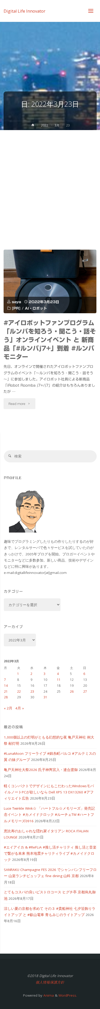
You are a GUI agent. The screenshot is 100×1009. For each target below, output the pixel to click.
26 (72, 691)
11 (59, 679)
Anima (48, 995)
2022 (44, 125)
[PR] (16, 308)
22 (19, 691)
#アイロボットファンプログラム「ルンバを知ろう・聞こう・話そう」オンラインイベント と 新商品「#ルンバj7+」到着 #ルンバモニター (50, 340)
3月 (57, 125)
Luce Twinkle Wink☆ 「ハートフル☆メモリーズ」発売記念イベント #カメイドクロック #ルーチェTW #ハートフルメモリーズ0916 (49, 814)
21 (6, 691)
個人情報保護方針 (50, 982)
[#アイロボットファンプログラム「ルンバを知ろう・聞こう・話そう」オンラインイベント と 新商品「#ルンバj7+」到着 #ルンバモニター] (50, 281)
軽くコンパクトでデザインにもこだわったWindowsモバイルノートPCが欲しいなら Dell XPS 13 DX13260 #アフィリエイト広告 (49, 792)
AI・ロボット (36, 308)
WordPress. (67, 995)
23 (32, 691)
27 (85, 691)
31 (45, 697)
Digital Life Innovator (24, 11)
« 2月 (8, 708)
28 (6, 697)
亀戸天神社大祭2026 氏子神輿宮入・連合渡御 (41, 769)
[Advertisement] (50, 183)
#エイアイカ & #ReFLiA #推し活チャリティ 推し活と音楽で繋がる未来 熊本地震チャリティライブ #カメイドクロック (50, 853)
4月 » (19, 708)
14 (6, 685)
